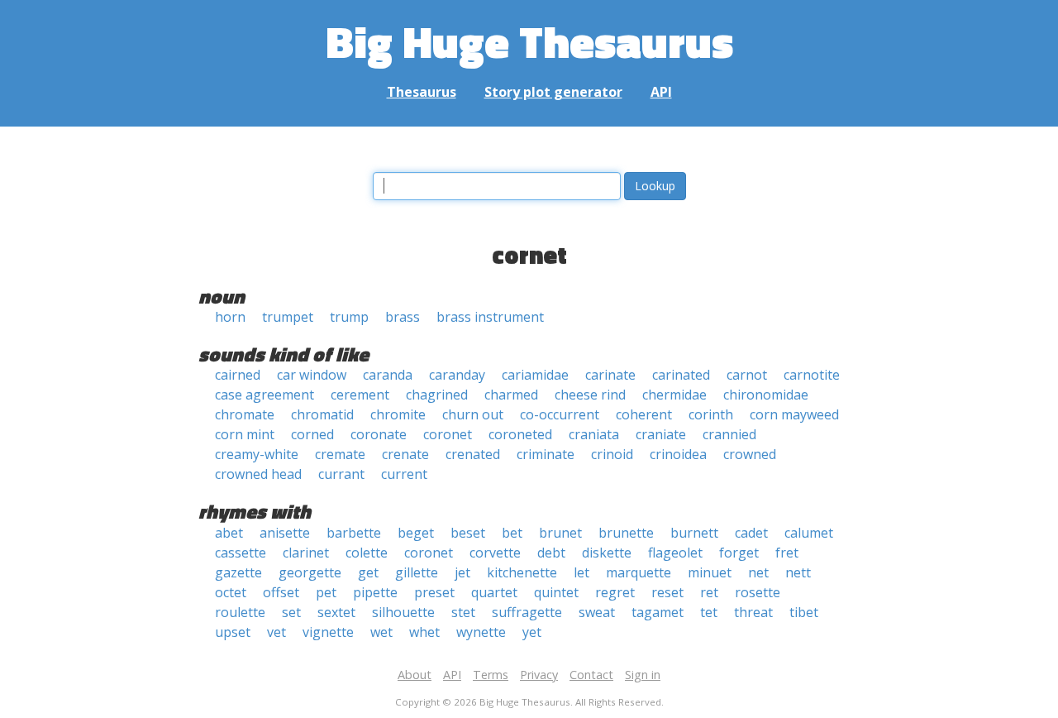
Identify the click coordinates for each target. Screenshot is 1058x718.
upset (232, 632)
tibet (803, 612)
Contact (591, 674)
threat (753, 612)
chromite (398, 414)
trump (349, 317)
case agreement (264, 394)
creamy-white (256, 454)
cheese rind (590, 394)
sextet (336, 612)
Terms (490, 674)
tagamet (657, 612)
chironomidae (765, 394)
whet (424, 632)
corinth (711, 414)
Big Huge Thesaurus (529, 41)
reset (667, 592)
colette (367, 552)
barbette (353, 533)
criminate (545, 454)
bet (512, 533)
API (661, 92)
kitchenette (522, 572)
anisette (285, 533)
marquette (638, 572)
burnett (694, 533)
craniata (594, 434)
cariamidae (535, 375)
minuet (710, 572)
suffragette (527, 612)
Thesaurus (421, 92)
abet (229, 533)
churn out (472, 414)
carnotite (812, 375)
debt (551, 552)
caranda (387, 375)
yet (531, 632)
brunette (626, 533)
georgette (310, 572)
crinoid (612, 454)
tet (708, 612)
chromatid (322, 414)
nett (798, 572)
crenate (405, 454)
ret (709, 592)
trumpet (287, 317)
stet (463, 612)
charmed (511, 394)
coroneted (520, 434)
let (581, 572)
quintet (556, 592)
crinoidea (678, 454)
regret (615, 592)
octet (230, 592)
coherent (644, 414)
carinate (610, 375)
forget (739, 552)
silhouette (403, 612)
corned (312, 434)
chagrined (437, 394)
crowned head (258, 474)
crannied (729, 434)
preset (434, 592)
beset (467, 533)
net (758, 572)
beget (416, 533)
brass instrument (490, 317)
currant (341, 474)
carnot (747, 375)
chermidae (674, 394)
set (291, 612)
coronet (447, 434)
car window (311, 375)
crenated (473, 454)
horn (230, 317)
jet (462, 572)
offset (281, 592)
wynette (481, 632)
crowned (749, 454)
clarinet (306, 552)
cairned (237, 375)
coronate (378, 434)
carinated (681, 375)
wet (381, 632)
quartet (494, 592)
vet (276, 632)
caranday (457, 375)
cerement (360, 394)
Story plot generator (553, 92)
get (368, 572)
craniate (661, 434)
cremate (340, 454)
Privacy (539, 674)
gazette (238, 572)
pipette (375, 592)
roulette (240, 612)
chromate (244, 414)
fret (786, 552)
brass (402, 317)
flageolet (675, 552)
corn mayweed (794, 414)
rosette (757, 592)
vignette (328, 632)
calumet (808, 533)
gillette (416, 572)
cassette (240, 552)
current (404, 474)
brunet (560, 533)
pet (326, 592)
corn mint (244, 434)
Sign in (642, 674)
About (414, 674)
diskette (606, 552)
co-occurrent (559, 414)
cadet (751, 533)
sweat (597, 612)
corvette (495, 552)
